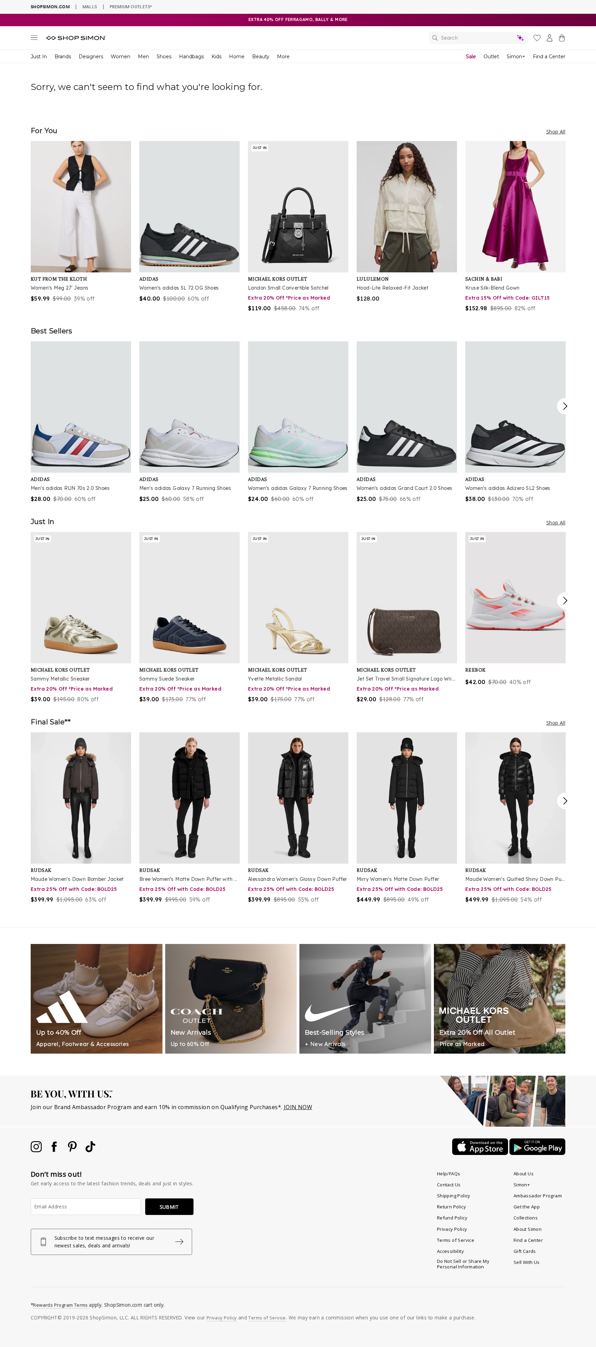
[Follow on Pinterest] (73, 1150)
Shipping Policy (453, 1196)
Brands (62, 56)
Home (237, 56)
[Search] (478, 38)
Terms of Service (455, 1240)
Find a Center (549, 56)
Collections (526, 1218)
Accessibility (450, 1251)
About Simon (528, 1229)
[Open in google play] (537, 1153)
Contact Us (449, 1185)
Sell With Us (527, 1262)
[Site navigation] (34, 39)
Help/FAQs (448, 1173)
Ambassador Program (538, 1196)
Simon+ (516, 56)
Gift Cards (525, 1251)
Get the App (527, 1207)
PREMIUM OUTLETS (131, 6)
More (283, 56)
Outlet (491, 56)
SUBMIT (169, 1207)
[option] (81, 222)
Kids (216, 56)
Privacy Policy (452, 1229)
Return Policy (451, 1207)
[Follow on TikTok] (90, 1150)
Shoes (164, 56)
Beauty (260, 56)
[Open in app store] (480, 1153)
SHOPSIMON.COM (50, 6)
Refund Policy (452, 1218)
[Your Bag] (561, 39)
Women (120, 56)
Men (143, 56)
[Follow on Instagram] (37, 1150)
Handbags (191, 56)
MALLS (89, 6)
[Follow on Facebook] (55, 1150)
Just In (39, 56)
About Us (524, 1173)
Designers (91, 56)
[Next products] (565, 406)
